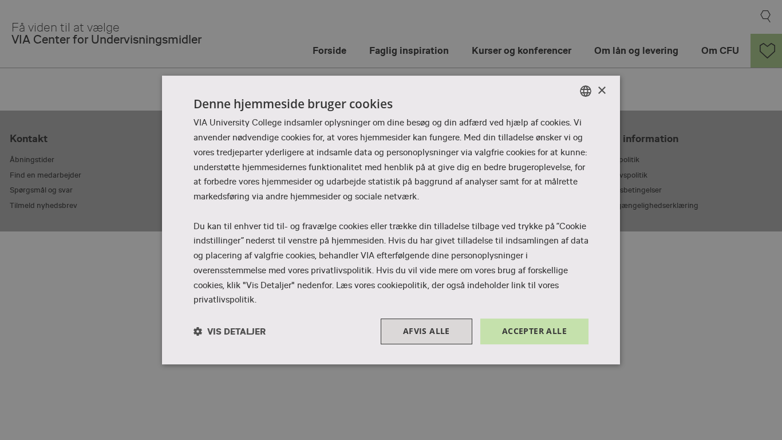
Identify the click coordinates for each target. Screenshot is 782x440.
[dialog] (391, 220)
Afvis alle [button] (426, 330)
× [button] (601, 91)
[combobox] (585, 91)
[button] (229, 331)
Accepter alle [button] (534, 330)
